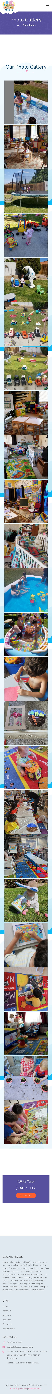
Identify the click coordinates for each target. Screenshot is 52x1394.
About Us (7, 1310)
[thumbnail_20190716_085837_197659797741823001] (26, 147)
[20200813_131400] (26, 102)
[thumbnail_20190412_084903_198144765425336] (26, 368)
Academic (7, 1315)
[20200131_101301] (26, 235)
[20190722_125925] (26, 191)
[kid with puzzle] (26, 989)
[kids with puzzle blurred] (26, 1122)
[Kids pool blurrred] (26, 634)
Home (5, 1306)
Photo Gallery (9, 1328)
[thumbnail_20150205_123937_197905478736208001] (26, 413)
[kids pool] (26, 590)
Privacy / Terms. (35, 1388)
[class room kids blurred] (26, 812)
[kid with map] (26, 945)
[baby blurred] (26, 767)
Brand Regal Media (18, 1388)
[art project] (26, 723)
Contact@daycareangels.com (20, 1347)
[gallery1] (26, 324)
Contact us (26, 1195)
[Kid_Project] (26, 679)
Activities (7, 1319)
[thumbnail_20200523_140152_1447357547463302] (26, 457)
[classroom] (26, 856)
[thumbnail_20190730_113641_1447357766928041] (26, 546)
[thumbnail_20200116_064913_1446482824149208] (26, 501)
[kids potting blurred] (26, 1078)
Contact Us (7, 1324)
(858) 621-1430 (14, 1342)
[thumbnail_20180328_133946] (26, 280)
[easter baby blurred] (26, 900)
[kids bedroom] (26, 1033)
